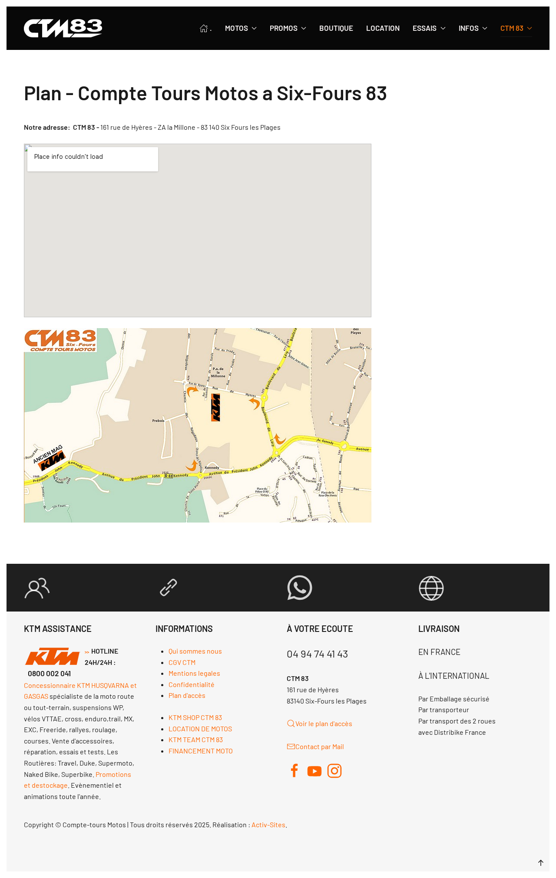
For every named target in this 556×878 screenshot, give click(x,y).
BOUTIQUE (336, 27)
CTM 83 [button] (511, 27)
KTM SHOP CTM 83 (195, 717)
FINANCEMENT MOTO (201, 750)
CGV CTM (182, 662)
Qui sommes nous (195, 651)
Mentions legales (194, 673)
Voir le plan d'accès (323, 723)
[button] (540, 862)
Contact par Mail (319, 746)
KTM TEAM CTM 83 (196, 739)
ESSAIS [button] (425, 27)
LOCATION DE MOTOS (200, 728)
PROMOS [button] (284, 27)
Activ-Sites (268, 824)
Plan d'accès (187, 695)
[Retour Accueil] (63, 28)
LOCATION (383, 27)
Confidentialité (192, 684)
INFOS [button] (469, 27)
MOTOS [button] (236, 27)
